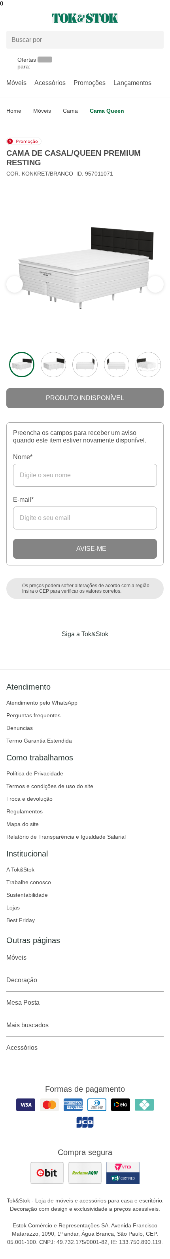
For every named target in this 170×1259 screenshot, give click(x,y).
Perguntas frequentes (33, 715)
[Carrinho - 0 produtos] (159, 18)
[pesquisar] (154, 40)
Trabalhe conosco (28, 882)
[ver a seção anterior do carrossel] (155, 284)
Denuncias (19, 728)
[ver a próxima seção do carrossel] (14, 284)
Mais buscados (27, 1025)
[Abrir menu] (28, 18)
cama (70, 111)
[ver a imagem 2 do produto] (53, 364)
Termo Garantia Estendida (39, 740)
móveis (42, 111)
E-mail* (23, 499)
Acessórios (50, 82)
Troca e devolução (29, 799)
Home (13, 111)
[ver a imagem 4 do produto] (116, 364)
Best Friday (20, 920)
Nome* (22, 457)
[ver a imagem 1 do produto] (21, 364)
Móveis (16, 82)
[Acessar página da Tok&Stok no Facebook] (51, 650)
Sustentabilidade (27, 895)
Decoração (21, 980)
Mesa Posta (23, 1002)
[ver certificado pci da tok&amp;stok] (123, 1173)
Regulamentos (24, 811)
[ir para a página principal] (85, 18)
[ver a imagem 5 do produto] (148, 364)
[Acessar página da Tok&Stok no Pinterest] (96, 650)
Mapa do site (22, 824)
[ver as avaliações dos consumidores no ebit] (47, 1173)
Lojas (13, 907)
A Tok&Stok (20, 869)
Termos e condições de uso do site (49, 786)
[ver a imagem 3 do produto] (85, 364)
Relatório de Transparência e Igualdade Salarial (66, 837)
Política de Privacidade (34, 773)
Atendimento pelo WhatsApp (41, 702)
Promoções (90, 82)
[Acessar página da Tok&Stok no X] (118, 650)
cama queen (107, 111)
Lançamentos (132, 82)
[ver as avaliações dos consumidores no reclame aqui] (85, 1173)
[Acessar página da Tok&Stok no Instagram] (74, 650)
